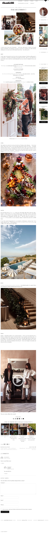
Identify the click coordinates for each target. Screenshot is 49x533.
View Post (43, 36)
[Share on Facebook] (4, 444)
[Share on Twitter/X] (6, 444)
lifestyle (20, 7)
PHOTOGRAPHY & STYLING (23, 3)
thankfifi (5, 531)
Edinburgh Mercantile (11, 73)
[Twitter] (13, 419)
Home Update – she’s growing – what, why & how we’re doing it (9, 448)
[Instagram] (15, 419)
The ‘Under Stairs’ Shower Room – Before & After (22, 438)
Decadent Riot (19, 67)
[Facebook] (19, 419)
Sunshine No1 (20, 70)
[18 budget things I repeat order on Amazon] (31, 429)
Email (2, 500)
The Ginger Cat (24, 82)
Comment (3, 482)
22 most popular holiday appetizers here (11, 151)
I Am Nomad (22, 65)
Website (2, 504)
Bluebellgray (3, 65)
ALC (3, 73)
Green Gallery (15, 78)
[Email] (23, 419)
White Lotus (12, 212)
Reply (3, 463)
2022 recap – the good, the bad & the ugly (28, 448)
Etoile (4, 82)
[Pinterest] (17, 419)
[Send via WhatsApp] (9, 444)
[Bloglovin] (21, 419)
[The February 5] (5, 429)
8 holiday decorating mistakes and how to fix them (10, 285)
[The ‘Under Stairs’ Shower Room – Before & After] (23, 429)
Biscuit (18, 65)
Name (2, 495)
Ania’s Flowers (18, 138)
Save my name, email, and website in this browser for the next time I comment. (17, 509)
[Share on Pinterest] (7, 444)
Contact (32, 3)
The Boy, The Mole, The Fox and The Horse (26, 222)
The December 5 (18, 10)
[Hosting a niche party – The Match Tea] (14, 429)
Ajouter (15, 70)
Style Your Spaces (19, 73)
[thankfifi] (8, 2)
